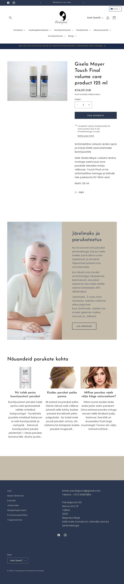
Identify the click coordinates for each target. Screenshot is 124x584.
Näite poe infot (86, 135)
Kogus (78, 99)
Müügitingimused (16, 510)
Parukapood (20, 571)
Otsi (9, 490)
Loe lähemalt (84, 326)
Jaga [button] (81, 192)
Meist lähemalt (15, 495)
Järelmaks (13, 505)
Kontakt (11, 500)
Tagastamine (14, 519)
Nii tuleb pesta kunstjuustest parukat (25, 394)
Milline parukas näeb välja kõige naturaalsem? (98, 394)
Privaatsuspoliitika (17, 515)
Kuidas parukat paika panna (62, 394)
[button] (10, 18)
